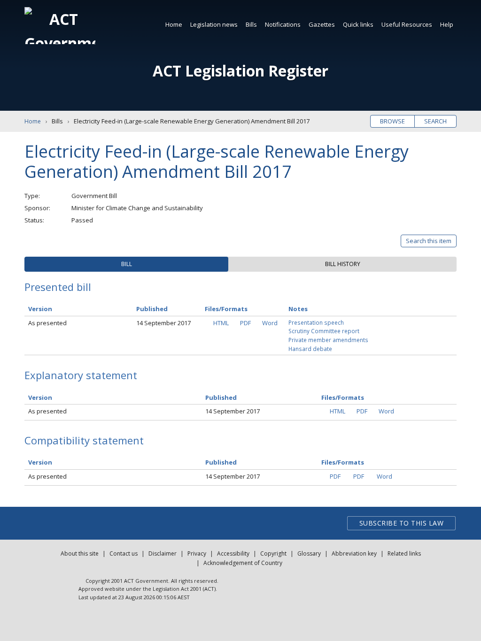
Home (173, 24)
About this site (80, 553)
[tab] (126, 264)
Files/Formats (226, 309)
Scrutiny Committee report (323, 331)
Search (435, 121)
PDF (245, 323)
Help (446, 24)
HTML (221, 323)
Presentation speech (316, 322)
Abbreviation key (354, 553)
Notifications (283, 24)
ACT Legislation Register (240, 70)
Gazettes (322, 24)
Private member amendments (328, 339)
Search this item (428, 241)
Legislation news (214, 24)
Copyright (273, 553)
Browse (392, 121)
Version (40, 309)
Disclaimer (162, 553)
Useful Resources (406, 24)
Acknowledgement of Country (242, 563)
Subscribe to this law (401, 523)
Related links (404, 553)
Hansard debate (310, 348)
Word (270, 323)
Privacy (196, 553)
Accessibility (233, 553)
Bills (251, 24)
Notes (298, 309)
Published (152, 309)
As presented (47, 323)
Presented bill (57, 287)
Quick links (358, 24)
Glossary (309, 553)
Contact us (123, 553)
